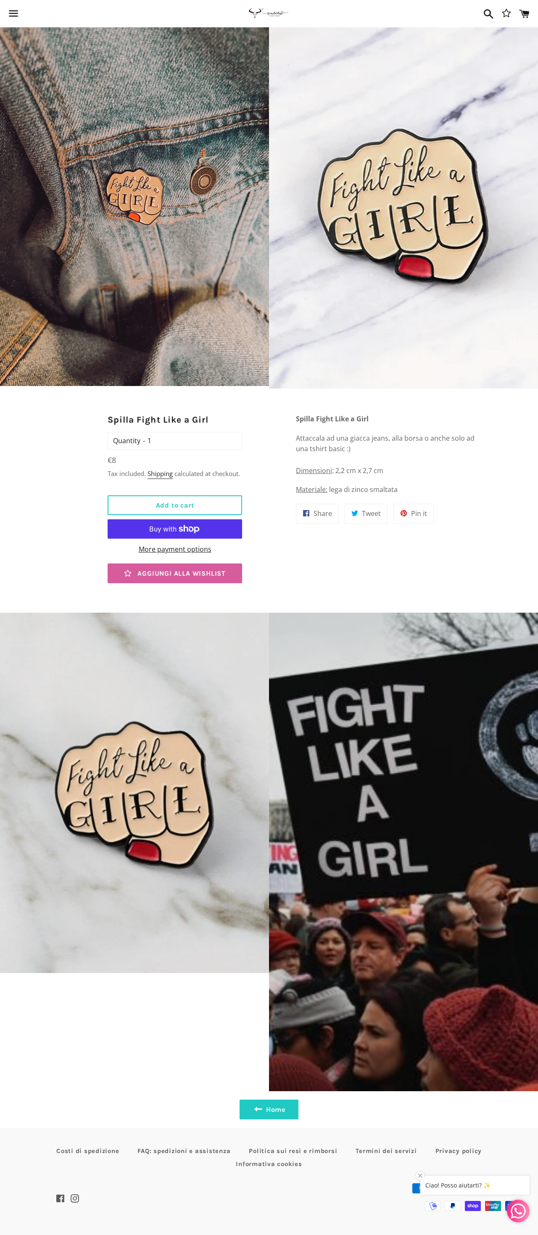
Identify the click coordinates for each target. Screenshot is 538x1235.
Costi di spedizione (87, 1151)
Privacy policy (458, 1151)
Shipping (160, 473)
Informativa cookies (269, 1164)
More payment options (175, 549)
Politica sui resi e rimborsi (293, 1151)
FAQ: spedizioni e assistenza (183, 1151)
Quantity (126, 440)
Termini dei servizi (386, 1151)
